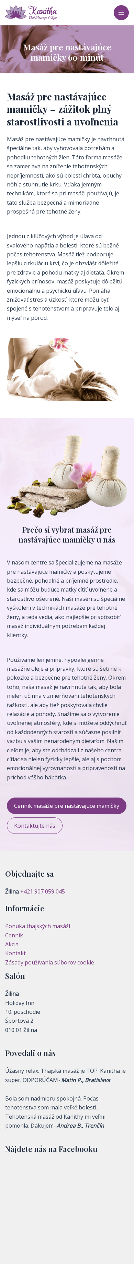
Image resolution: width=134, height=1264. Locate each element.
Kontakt (15, 953)
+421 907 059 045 (42, 891)
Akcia (12, 944)
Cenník (14, 935)
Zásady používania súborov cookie (49, 962)
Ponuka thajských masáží (37, 926)
